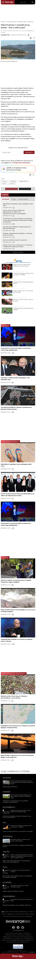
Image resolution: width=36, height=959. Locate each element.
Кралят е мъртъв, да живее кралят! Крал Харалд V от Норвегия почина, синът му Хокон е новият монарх (22, 856)
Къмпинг (4, 181)
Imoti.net (23, 914)
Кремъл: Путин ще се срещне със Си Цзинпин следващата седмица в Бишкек (18, 245)
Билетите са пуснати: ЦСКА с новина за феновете (23, 300)
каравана (13, 181)
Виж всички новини (18, 252)
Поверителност (10, 935)
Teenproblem (9, 896)
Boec (23, 916)
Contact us (32, 952)
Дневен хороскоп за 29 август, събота (13, 891)
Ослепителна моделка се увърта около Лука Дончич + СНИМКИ (23, 274)
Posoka (19, 916)
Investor (7, 778)
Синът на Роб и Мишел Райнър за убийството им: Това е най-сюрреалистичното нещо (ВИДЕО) (14, 212)
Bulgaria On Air (23, 911)
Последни (5, 199)
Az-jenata (7, 882)
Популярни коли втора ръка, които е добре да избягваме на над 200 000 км (15, 801)
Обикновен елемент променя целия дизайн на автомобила (20, 840)
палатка (12, 183)
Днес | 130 (23, 2)
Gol (4, 822)
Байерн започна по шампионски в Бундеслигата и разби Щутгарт (21, 265)
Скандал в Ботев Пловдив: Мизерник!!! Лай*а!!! (23, 282)
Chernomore (14, 916)
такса (4, 183)
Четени (13, 199)
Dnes (11, 911)
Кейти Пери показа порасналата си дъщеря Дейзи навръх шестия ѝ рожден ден (16, 861)
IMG (3, 911)
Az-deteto (31, 914)
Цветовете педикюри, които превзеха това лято (17, 905)
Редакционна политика (11, 936)
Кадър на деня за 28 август (10, 786)
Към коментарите (24, 188)
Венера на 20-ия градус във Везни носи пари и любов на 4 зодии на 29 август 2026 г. (21, 796)
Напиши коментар (11, 188)
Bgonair (6, 792)
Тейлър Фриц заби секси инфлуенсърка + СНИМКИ (23, 309)
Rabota (27, 914)
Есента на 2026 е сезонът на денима (15, 240)
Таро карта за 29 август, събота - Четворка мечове (20, 886)
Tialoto (6, 852)
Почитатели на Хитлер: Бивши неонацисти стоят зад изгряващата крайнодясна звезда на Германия (17, 220)
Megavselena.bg (28, 916)
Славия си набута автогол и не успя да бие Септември (23, 291)
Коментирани (23, 199)
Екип (12, 933)
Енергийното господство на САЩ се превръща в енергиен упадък (21, 811)
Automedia (7, 836)
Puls (5, 867)
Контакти (19, 933)
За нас (8, 933)
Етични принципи (26, 936)
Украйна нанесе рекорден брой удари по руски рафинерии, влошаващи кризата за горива (22, 782)
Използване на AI (22, 942)
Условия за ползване (24, 935)
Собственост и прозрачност (13, 938)
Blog (5, 916)
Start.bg (8, 916)
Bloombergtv (9, 807)
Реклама (26, 933)
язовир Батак (24, 181)
